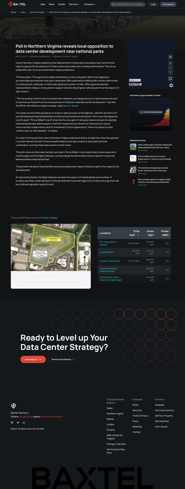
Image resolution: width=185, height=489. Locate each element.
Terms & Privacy (140, 415)
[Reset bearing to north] (170, 72)
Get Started (168, 4)
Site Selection (162, 421)
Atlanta (110, 418)
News (51, 4)
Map (43, 4)
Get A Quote (161, 426)
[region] (151, 63)
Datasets (159, 404)
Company (89, 4)
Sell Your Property (164, 415)
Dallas (110, 408)
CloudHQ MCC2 (107, 252)
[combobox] (128, 4)
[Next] (86, 253)
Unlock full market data (152, 112)
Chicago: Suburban (116, 443)
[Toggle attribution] (171, 85)
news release (72, 105)
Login (153, 4)
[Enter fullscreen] (170, 78)
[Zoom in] (170, 63)
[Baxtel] (17, 4)
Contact (136, 432)
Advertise (137, 426)
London (110, 424)
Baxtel (13, 12)
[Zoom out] (170, 67)
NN (167, 243)
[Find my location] (170, 57)
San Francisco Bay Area (116, 451)
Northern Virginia (37, 12)
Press (135, 421)
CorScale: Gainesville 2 (110, 261)
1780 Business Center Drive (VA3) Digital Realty (111, 278)
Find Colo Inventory (164, 410)
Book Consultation (61, 359)
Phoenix (111, 429)
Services (73, 4)
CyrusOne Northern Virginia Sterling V (108, 269)
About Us (137, 410)
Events (61, 4)
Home (135, 404)
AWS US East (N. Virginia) (115, 437)
